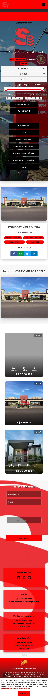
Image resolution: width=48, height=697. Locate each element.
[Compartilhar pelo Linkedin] (34, 253)
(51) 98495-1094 (25, 22)
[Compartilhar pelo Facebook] (13, 253)
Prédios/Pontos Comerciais (24, 146)
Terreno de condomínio (24, 160)
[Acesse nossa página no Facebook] (18, 577)
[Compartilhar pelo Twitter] (27, 253)
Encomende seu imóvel (24, 645)
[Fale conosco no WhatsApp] (24, 577)
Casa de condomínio (24, 139)
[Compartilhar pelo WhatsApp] (20, 253)
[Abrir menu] (43, 4)
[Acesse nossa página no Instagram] (29, 577)
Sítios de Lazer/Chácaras (24, 153)
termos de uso (25, 688)
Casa (24, 133)
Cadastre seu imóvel (24, 642)
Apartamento (24, 126)
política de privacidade (9, 688)
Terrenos (24, 167)
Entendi (23, 693)
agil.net (32, 668)
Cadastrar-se (24, 538)
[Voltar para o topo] (5, 675)
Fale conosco (24, 648)
